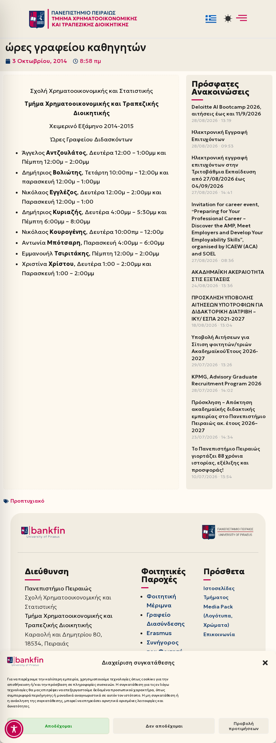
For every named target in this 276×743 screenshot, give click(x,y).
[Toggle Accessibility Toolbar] (14, 729)
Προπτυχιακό (27, 501)
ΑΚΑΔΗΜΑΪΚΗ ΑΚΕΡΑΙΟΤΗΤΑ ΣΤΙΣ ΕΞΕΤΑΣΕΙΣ (228, 275)
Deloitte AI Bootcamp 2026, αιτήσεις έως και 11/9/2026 (226, 110)
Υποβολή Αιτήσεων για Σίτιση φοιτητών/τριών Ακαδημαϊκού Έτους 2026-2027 (225, 348)
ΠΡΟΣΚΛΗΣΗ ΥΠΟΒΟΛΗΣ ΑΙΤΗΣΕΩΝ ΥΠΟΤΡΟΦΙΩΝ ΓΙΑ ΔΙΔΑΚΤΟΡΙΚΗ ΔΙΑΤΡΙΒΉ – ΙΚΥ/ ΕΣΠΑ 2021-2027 (227, 308)
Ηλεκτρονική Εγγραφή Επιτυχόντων (220, 135)
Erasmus (159, 632)
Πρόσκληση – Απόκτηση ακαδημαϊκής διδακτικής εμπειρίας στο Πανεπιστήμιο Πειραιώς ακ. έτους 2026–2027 (229, 416)
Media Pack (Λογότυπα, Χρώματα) (218, 615)
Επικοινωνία (219, 634)
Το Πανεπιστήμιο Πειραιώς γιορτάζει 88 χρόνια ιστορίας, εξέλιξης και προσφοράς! (226, 459)
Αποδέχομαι (58, 726)
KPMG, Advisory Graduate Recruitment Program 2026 (226, 380)
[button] (265, 662)
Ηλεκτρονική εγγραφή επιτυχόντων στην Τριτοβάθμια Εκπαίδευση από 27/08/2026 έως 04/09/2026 (224, 171)
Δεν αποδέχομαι (164, 726)
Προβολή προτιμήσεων (244, 726)
